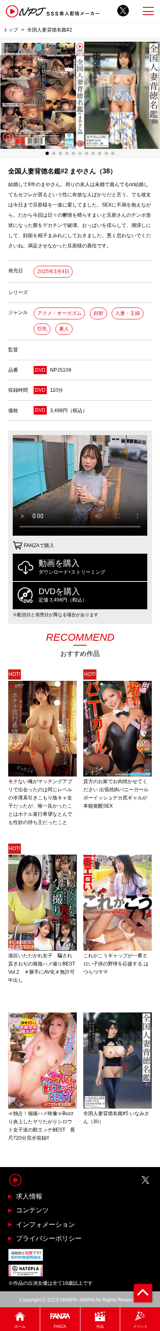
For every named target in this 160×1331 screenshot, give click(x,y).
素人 (64, 329)
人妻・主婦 (127, 313)
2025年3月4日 (53, 271)
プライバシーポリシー (49, 1238)
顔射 (98, 313)
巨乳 (42, 329)
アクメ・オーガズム (59, 313)
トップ (10, 29)
